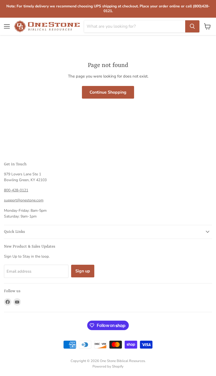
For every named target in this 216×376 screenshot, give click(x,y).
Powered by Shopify (108, 366)
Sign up (82, 271)
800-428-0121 (16, 190)
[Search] (192, 26)
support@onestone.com (23, 200)
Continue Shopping (108, 92)
